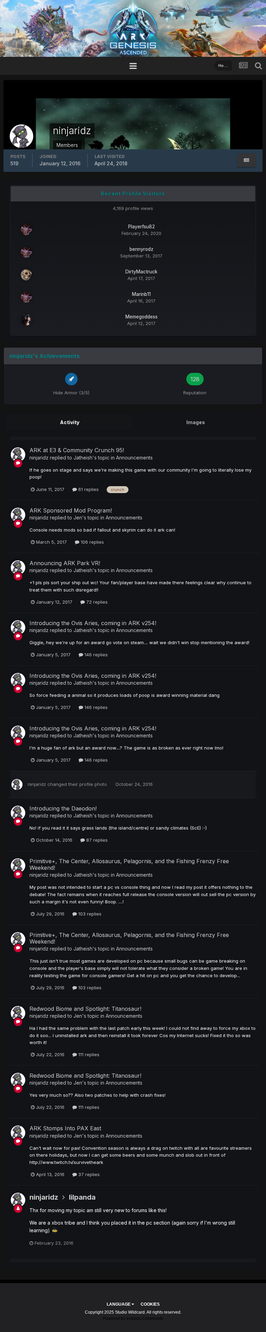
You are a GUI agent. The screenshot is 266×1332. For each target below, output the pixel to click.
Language (119, 1304)
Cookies (150, 1304)
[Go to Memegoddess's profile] (26, 320)
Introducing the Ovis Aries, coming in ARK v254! (92, 623)
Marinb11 (141, 294)
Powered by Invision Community (133, 1318)
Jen (77, 517)
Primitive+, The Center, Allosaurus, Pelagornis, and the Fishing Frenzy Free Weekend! (129, 864)
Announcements (134, 458)
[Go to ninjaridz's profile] (18, 454)
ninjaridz (38, 458)
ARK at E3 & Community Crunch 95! (76, 450)
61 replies (88, 489)
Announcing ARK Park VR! (64, 563)
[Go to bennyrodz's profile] (26, 252)
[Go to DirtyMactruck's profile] (26, 275)
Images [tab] (195, 422)
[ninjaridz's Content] (246, 160)
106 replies (91, 542)
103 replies (89, 914)
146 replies (95, 654)
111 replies (88, 1054)
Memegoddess (141, 316)
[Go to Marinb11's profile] (26, 297)
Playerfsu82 (141, 226)
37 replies (88, 1174)
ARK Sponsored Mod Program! (70, 510)
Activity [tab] (69, 422)
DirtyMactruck (141, 271)
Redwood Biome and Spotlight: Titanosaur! (85, 1008)
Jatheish (82, 458)
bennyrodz (141, 249)
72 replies (96, 602)
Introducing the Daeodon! (63, 808)
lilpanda (82, 1197)
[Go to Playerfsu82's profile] (26, 230)
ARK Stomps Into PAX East (65, 1128)
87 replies (96, 840)
